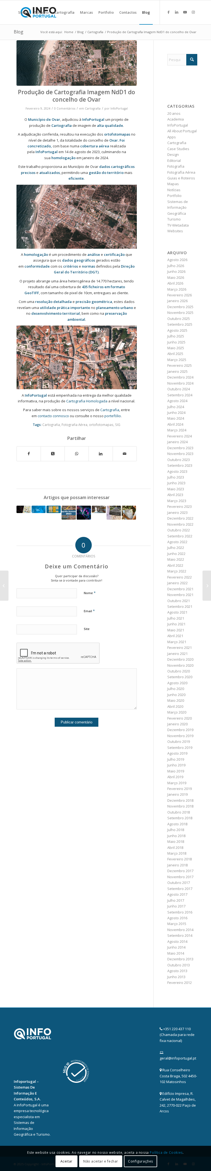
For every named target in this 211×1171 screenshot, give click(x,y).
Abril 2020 (175, 706)
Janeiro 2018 (177, 865)
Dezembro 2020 (180, 659)
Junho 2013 (176, 976)
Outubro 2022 (178, 530)
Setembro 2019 (179, 747)
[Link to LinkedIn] (177, 12)
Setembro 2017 (179, 888)
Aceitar (66, 1161)
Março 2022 (176, 571)
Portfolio (174, 195)
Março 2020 (176, 712)
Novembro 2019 (180, 735)
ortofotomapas (117, 134)
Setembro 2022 (179, 536)
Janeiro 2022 (177, 582)
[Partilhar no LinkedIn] (100, 453)
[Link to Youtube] (185, 12)
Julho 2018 (175, 829)
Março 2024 (176, 430)
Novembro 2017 (180, 876)
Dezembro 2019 (180, 729)
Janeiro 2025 (177, 371)
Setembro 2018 (179, 817)
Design (173, 154)
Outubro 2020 (178, 671)
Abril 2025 (175, 353)
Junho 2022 (176, 553)
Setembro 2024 (179, 395)
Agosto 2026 (177, 259)
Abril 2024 (175, 424)
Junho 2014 (176, 947)
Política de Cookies (166, 1152)
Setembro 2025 (179, 324)
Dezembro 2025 (180, 306)
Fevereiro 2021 (179, 647)
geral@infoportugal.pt (178, 1058)
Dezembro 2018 (180, 800)
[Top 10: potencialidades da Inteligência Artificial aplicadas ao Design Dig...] (4, 586)
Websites (175, 230)
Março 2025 (176, 359)
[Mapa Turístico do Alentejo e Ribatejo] (129, 513)
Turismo (174, 219)
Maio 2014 (175, 953)
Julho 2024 (175, 406)
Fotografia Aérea (74, 424)
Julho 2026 (175, 265)
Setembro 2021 (179, 606)
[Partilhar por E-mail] (125, 453)
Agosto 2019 (177, 753)
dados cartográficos (117, 166)
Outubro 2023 (178, 459)
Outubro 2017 (178, 882)
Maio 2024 (175, 418)
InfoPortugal (119, 108)
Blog (18, 32)
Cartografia (93, 108)
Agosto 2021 (177, 612)
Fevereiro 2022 (179, 577)
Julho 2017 (175, 900)
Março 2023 (176, 500)
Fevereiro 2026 (179, 295)
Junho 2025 (176, 342)
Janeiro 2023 (177, 512)
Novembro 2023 (180, 453)
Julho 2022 (175, 547)
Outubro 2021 (178, 600)
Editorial (174, 160)
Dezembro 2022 (180, 518)
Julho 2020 (175, 688)
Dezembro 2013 (180, 959)
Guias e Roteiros (181, 178)
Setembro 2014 (179, 935)
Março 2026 (176, 289)
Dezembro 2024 (180, 377)
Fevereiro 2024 (179, 436)
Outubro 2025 (178, 318)
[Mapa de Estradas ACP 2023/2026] (114, 513)
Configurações (140, 1161)
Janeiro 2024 (177, 441)
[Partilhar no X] (53, 453)
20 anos (174, 113)
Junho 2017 (176, 906)
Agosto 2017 (177, 894)
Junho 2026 (176, 271)
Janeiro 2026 (177, 300)
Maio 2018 (175, 841)
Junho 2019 (176, 765)
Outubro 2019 (178, 741)
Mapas (173, 183)
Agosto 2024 (177, 400)
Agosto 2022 (177, 541)
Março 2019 (176, 782)
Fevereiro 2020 (179, 718)
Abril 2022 (175, 565)
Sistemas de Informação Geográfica (177, 207)
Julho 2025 (175, 336)
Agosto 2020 (177, 682)
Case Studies (178, 148)
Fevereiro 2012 (179, 982)
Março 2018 (176, 853)
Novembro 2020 (180, 665)
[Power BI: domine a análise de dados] (206, 586)
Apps (171, 136)
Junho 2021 (176, 624)
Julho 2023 (175, 477)
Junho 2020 (176, 694)
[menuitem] (23, 12)
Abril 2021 (175, 635)
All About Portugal (182, 130)
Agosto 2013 (177, 970)
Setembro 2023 (179, 465)
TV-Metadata (178, 225)
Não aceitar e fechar (100, 1161)
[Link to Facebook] (168, 12)
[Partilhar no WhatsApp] (76, 453)
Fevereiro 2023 (179, 506)
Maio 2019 (175, 771)
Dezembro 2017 (180, 870)
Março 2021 (176, 641)
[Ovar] (76, 63)
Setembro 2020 (179, 676)
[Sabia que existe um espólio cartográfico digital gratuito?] (53, 509)
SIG (117, 424)
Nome (90, 592)
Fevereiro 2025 (179, 365)
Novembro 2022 (180, 524)
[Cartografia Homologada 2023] (69, 513)
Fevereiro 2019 (179, 788)
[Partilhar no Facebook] (29, 453)
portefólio (112, 415)
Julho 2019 (175, 759)
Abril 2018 (175, 847)
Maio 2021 (175, 630)
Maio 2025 (175, 347)
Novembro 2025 (180, 312)
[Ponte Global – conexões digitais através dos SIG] (39, 509)
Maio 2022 (175, 559)
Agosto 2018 (177, 823)
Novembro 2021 (180, 594)
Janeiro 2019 (177, 794)
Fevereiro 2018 (179, 859)
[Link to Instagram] (193, 12)
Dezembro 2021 (180, 588)
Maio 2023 (175, 488)
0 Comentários (64, 108)
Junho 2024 (176, 412)
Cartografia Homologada (86, 401)
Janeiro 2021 (177, 653)
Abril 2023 (175, 494)
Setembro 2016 (179, 912)
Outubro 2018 (178, 812)
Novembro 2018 (180, 806)
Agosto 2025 (177, 330)
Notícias (174, 189)
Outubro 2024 (178, 388)
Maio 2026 (175, 277)
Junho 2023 (176, 482)
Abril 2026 (175, 283)
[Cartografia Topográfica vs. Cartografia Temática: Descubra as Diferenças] (23, 509)
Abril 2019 (175, 776)
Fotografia (175, 166)
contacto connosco (54, 415)
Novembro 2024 (180, 383)
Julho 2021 (175, 618)
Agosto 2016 (177, 917)
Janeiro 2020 (177, 724)
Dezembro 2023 (180, 447)
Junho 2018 (176, 835)
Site (87, 629)
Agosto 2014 (177, 941)
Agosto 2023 (177, 471)
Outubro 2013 (178, 965)
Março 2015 (176, 923)
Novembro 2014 (180, 929)
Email (89, 610)
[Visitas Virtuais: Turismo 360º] (99, 509)
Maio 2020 (175, 700)
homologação (36, 254)
